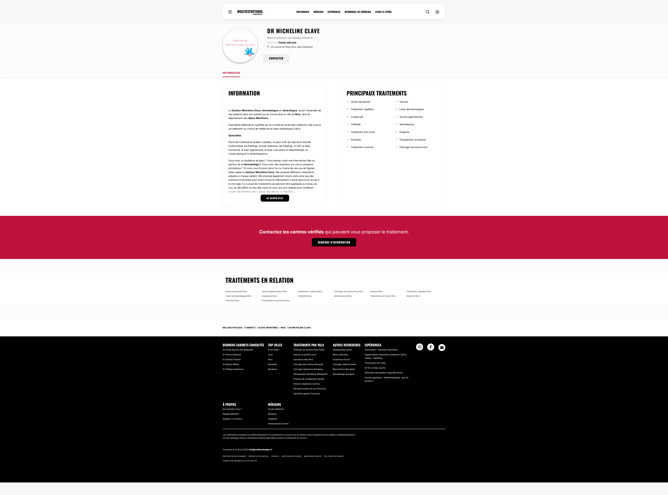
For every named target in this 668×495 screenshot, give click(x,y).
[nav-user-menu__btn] (437, 12)
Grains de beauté (360, 101)
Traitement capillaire (362, 109)
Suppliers (272, 418)
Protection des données (234, 456)
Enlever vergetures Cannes (306, 383)
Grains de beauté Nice (236, 291)
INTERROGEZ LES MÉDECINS (358, 12)
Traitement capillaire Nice (418, 291)
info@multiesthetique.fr (260, 449)
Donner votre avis (287, 42)
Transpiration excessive (412, 139)
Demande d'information (334, 242)
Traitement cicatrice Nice (310, 291)
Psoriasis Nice (232, 300)
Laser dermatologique (411, 109)
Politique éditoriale (334, 456)
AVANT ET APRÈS (383, 12)
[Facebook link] (430, 348)
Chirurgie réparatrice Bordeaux (308, 369)
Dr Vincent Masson (232, 354)
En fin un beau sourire (375, 367)
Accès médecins (276, 409)
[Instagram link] (419, 348)
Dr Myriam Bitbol (231, 364)
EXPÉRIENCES (334, 12)
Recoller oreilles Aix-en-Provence (309, 388)
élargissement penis (342, 349)
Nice (270, 359)
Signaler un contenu (232, 418)
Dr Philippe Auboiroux (233, 369)
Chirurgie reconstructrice (413, 147)
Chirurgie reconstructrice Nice (348, 291)
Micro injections (340, 354)
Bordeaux (272, 369)
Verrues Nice (376, 291)
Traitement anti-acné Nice (383, 296)
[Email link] (441, 347)
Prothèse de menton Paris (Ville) (308, 349)
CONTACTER (276, 58)
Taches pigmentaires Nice (274, 291)
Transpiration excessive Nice (276, 300)
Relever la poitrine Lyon (304, 354)
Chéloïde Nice (305, 296)
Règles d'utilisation (258, 456)
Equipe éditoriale (231, 414)
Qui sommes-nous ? (232, 409)
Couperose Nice (269, 296)
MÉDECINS (318, 12)
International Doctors (278, 423)
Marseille (272, 364)
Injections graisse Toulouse (306, 393)
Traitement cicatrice (362, 147)
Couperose (357, 116)
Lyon (270, 354)
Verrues (403, 101)
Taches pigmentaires (411, 116)
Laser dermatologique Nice (238, 296)
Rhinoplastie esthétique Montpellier (310, 374)
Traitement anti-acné (363, 131)
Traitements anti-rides (375, 363)
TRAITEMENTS (302, 12)
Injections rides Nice (303, 359)
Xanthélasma (406, 124)
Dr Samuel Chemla (232, 359)
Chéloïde (356, 124)
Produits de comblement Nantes (308, 379)
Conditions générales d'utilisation (240, 461)
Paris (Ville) (273, 349)
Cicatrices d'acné (341, 359)
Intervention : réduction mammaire (381, 349)
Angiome (404, 131)
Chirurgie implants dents (344, 364)
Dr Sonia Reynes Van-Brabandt (238, 349)
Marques (272, 414)
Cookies (275, 456)
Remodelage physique (343, 374)
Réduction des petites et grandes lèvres (384, 372)
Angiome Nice (413, 296)
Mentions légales (312, 456)
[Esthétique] (250, 12)
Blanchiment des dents (344, 369)
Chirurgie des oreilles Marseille (308, 364)
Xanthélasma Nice (343, 296)
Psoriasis (356, 139)
